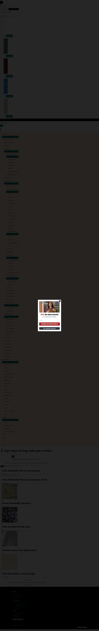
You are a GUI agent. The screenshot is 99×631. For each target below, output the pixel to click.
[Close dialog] (60, 301)
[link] (49, 307)
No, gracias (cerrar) (49, 328)
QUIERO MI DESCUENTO (49, 324)
